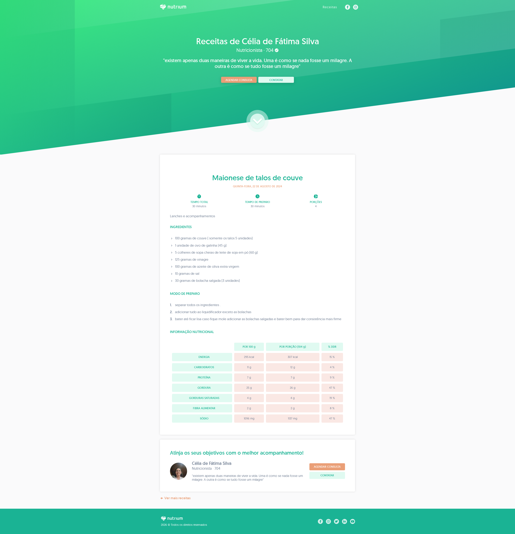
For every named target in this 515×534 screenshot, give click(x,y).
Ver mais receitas (177, 498)
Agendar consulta (239, 80)
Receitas (330, 7)
